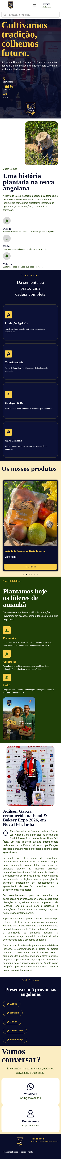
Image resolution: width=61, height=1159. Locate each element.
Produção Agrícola (16, 323)
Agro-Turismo (13, 440)
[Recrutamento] (30, 1113)
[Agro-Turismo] (8, 432)
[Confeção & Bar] (8, 394)
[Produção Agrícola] (8, 314)
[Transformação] (8, 354)
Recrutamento (30, 1121)
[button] (34, 6)
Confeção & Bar (15, 402)
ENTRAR (46, 4)
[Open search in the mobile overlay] (30, 15)
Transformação (14, 362)
